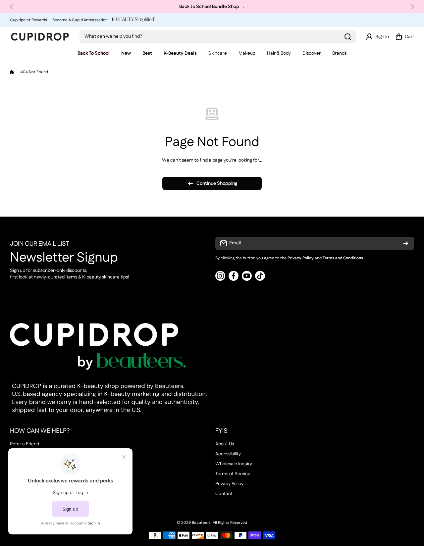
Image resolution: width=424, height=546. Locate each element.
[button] (13, 6)
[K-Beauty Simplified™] (133, 19)
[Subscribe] (406, 243)
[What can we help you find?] (348, 36)
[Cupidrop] (40, 37)
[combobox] (218, 36)
